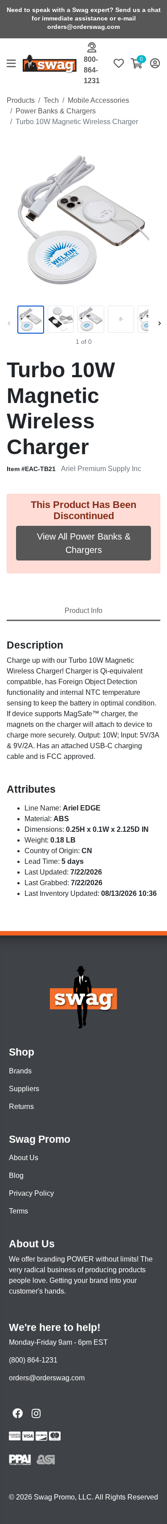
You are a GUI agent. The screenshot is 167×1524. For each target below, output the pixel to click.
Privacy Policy (31, 1193)
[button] (15, 64)
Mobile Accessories (98, 100)
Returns (21, 1106)
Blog (16, 1175)
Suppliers (24, 1089)
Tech (51, 100)
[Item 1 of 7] (82, 320)
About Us (23, 1157)
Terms (18, 1211)
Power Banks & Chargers (56, 111)
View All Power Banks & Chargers (83, 543)
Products (21, 100)
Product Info (83, 610)
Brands (20, 1071)
